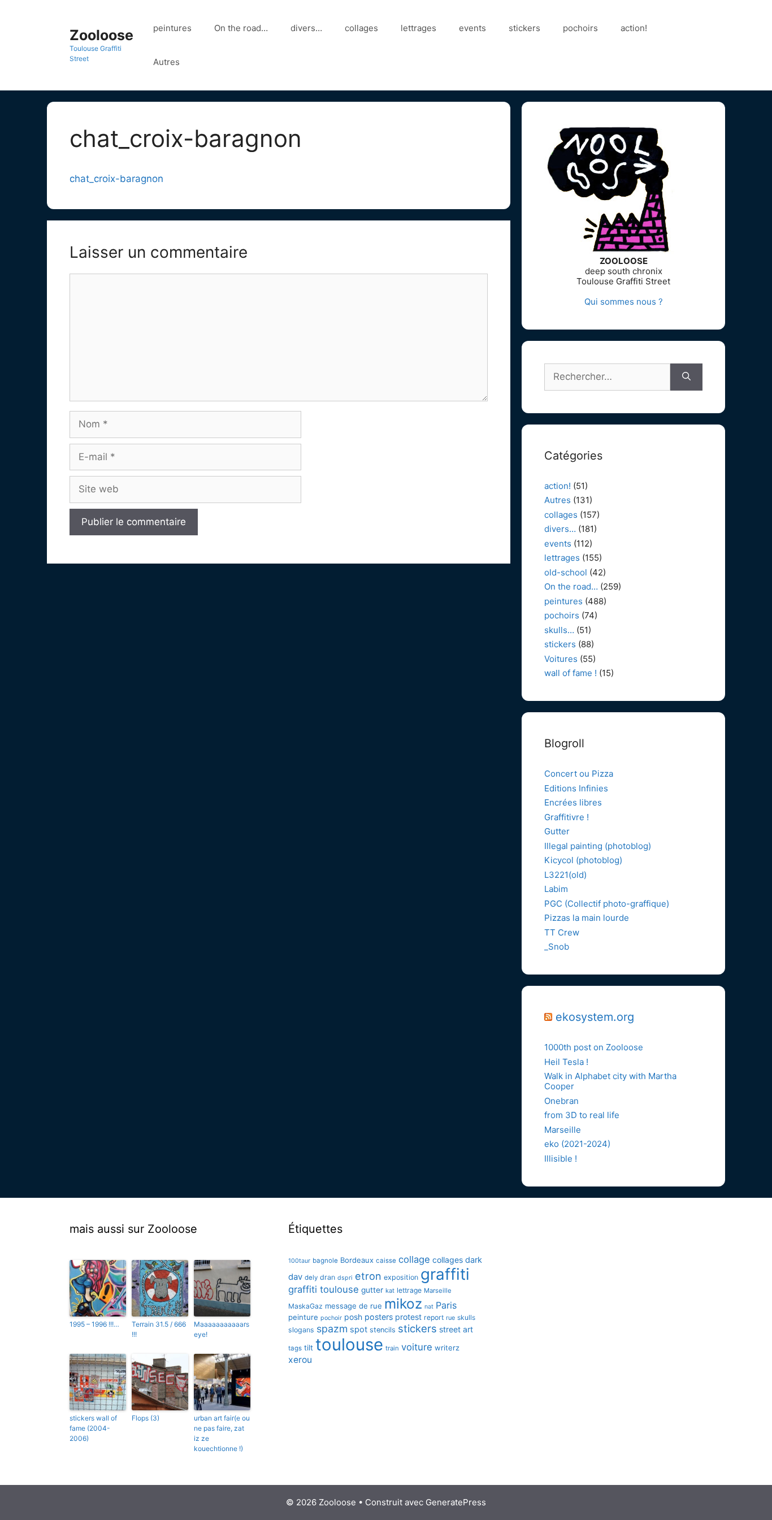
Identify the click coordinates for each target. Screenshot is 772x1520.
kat (389, 1290)
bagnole (325, 1260)
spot (358, 1329)
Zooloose (101, 35)
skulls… (559, 630)
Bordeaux (357, 1259)
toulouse (349, 1344)
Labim (556, 889)
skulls (466, 1317)
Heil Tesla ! (566, 1061)
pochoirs (580, 28)
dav (295, 1277)
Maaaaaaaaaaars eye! (221, 1329)
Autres (166, 62)
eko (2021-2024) (577, 1143)
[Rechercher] (686, 377)
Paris (446, 1305)
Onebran (561, 1100)
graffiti (445, 1274)
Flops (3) (145, 1418)
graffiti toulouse (323, 1289)
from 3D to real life (581, 1115)
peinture (303, 1317)
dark (473, 1260)
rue (450, 1318)
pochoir (331, 1318)
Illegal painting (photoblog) (597, 846)
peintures (172, 28)
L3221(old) (565, 874)
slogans (301, 1330)
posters (379, 1317)
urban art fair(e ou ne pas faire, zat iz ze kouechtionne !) (222, 1433)
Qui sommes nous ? (623, 301)
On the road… (241, 28)
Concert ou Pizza (578, 773)
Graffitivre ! (566, 817)
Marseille (562, 1129)
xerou (300, 1359)
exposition (401, 1277)
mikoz (403, 1303)
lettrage (409, 1290)
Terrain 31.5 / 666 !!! (159, 1329)
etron (368, 1276)
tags (295, 1348)
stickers (524, 28)
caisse (386, 1260)
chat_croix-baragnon (116, 178)
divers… (306, 28)
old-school (565, 572)
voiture (416, 1347)
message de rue (353, 1305)
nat (428, 1306)
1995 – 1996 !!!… (94, 1324)
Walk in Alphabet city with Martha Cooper (610, 1081)
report (434, 1317)
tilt (308, 1347)
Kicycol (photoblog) (583, 860)
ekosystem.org (595, 1017)
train (392, 1348)
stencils (383, 1330)
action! (634, 28)
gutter (372, 1289)
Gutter (557, 831)
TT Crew (561, 932)
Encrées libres (573, 802)
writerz (447, 1347)
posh (353, 1317)
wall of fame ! (570, 673)
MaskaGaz (305, 1306)
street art (456, 1329)
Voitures (561, 658)
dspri (345, 1277)
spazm (332, 1329)
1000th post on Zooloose (593, 1047)
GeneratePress (456, 1502)
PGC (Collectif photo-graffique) (606, 903)
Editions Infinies (576, 788)
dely (311, 1277)
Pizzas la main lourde (586, 917)
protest (408, 1317)
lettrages (418, 28)
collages (361, 28)
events (472, 28)
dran (327, 1277)
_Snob (556, 946)
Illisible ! (560, 1158)
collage (414, 1259)
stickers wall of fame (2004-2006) (93, 1428)
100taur (299, 1260)
